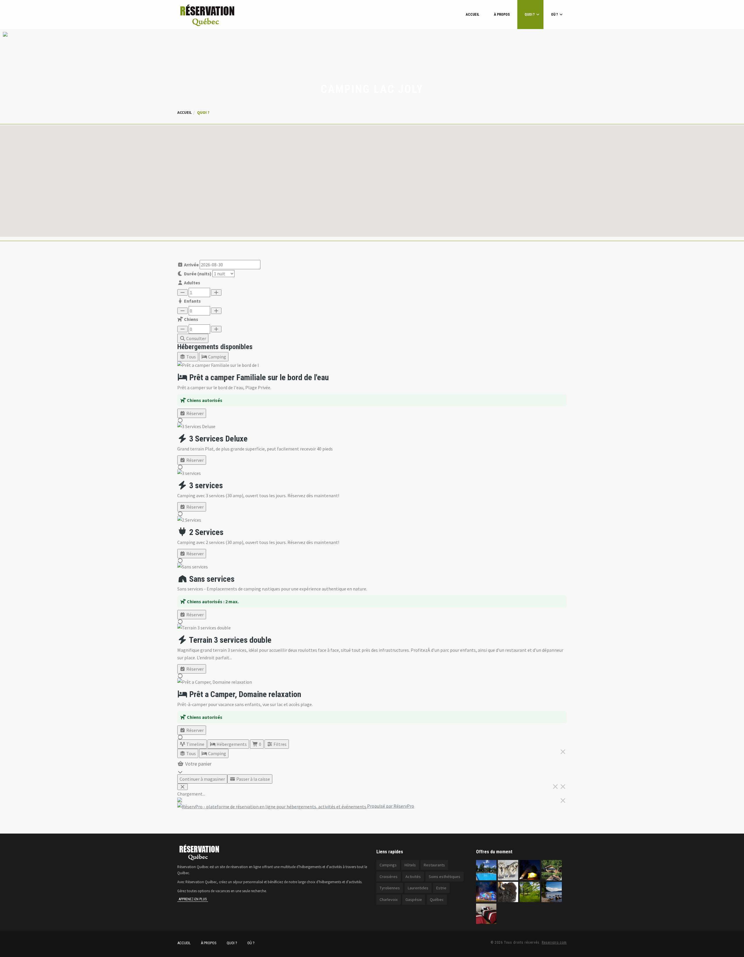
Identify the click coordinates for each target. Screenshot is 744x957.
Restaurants (434, 865)
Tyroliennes (390, 887)
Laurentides (418, 887)
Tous (190, 357)
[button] (372, 177)
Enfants (192, 301)
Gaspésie (413, 899)
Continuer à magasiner (202, 779)
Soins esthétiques (444, 876)
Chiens (190, 319)
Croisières (389, 876)
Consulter (195, 338)
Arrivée (191, 264)
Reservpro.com (554, 942)
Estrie (441, 887)
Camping (216, 357)
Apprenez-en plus (193, 899)
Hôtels (410, 865)
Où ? (554, 14)
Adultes (191, 283)
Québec (437, 899)
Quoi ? (530, 14)
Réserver (194, 413)
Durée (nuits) (197, 273)
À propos (502, 14)
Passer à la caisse (252, 779)
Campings (388, 865)
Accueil (472, 14)
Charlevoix (389, 899)
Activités (413, 876)
